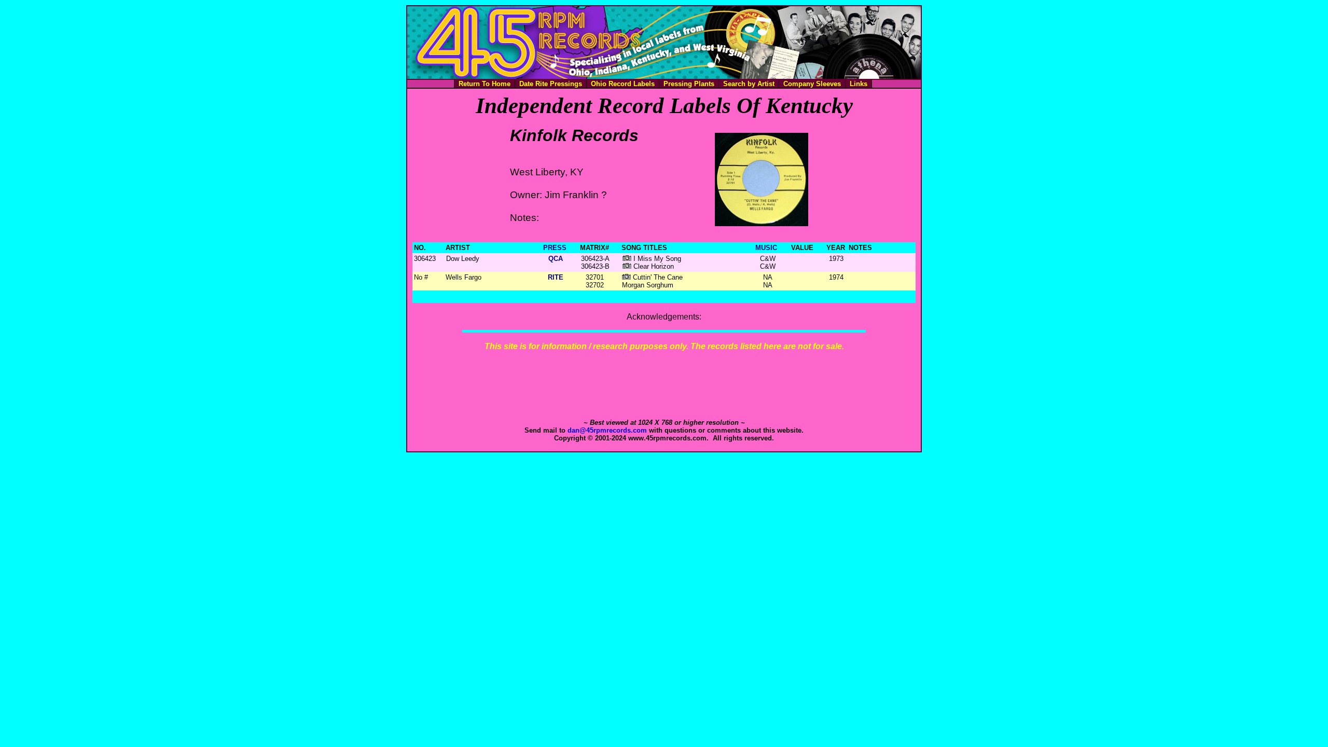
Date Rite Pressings (550, 84)
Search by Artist (748, 84)
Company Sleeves (812, 84)
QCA (555, 258)
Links (858, 84)
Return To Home (484, 84)
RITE (555, 277)
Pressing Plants (688, 84)
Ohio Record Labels (623, 84)
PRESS (554, 248)
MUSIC (766, 248)
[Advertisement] (664, 385)
